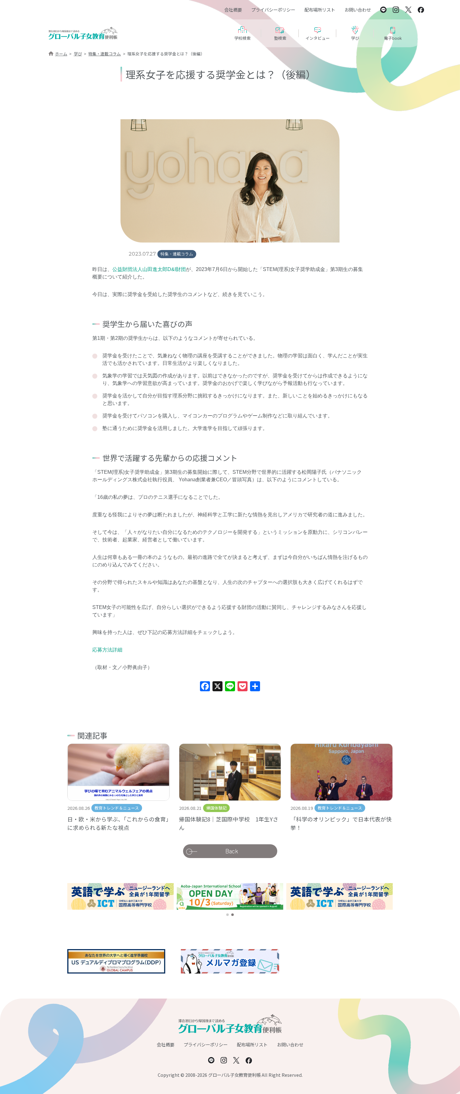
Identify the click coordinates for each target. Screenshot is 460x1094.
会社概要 (233, 9)
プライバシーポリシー (273, 9)
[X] (217, 687)
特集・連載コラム (104, 54)
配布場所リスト (319, 9)
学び (78, 54)
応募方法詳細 (107, 649)
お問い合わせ (358, 9)
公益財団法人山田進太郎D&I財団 (149, 269)
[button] (227, 914)
